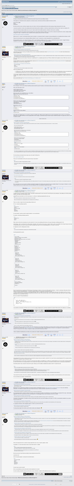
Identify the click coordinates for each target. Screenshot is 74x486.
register (13, 5)
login (10, 5)
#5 (71, 170)
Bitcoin (8, 10)
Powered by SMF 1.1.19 (32, 484)
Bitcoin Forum (4, 10)
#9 (71, 382)
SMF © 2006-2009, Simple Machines (40, 484)
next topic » (70, 11)
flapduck (3, 83)
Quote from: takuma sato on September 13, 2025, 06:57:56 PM (22, 384)
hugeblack (22, 17)
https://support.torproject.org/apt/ (18, 156)
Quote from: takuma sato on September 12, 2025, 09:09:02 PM (22, 340)
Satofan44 (3, 46)
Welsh (19, 17)
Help (6, 8)
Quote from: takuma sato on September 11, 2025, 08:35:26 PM (22, 172)
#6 (71, 191)
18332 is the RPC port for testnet (30, 327)
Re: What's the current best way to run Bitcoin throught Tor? (25, 46)
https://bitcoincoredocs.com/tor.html (53, 51)
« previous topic (65, 11)
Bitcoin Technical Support (13, 10)
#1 (71, 16)
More (17, 8)
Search (9, 8)
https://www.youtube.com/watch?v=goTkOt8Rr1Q (21, 34)
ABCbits (26, 17)
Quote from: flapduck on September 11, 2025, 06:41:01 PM (21, 122)
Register (14, 8)
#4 (71, 120)
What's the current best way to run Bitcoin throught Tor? (27, 10)
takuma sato (4, 120)
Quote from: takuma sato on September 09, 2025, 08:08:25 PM (22, 54)
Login (11, 8)
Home (4, 8)
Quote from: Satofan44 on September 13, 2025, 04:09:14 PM (22, 339)
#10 (71, 414)
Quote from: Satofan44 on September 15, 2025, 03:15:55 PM (22, 416)
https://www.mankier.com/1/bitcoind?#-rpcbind (53, 387)
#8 (71, 337)
